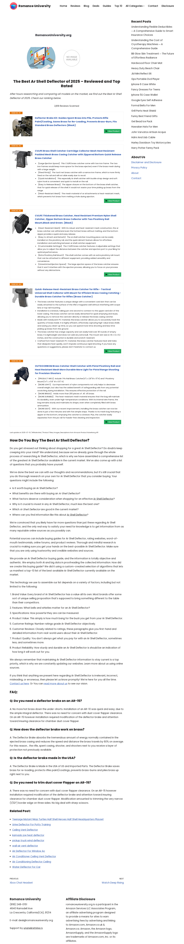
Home (63, 6)
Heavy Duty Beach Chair (145, 68)
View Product (114, 131)
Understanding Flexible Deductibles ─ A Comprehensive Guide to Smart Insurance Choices (152, 31)
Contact (153, 6)
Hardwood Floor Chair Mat (146, 63)
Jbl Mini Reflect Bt (141, 73)
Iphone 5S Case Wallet (144, 95)
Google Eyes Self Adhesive (146, 100)
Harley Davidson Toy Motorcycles (151, 142)
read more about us (55, 683)
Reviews (75, 6)
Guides (107, 6)
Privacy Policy (139, 167)
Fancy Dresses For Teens (145, 89)
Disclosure (168, 6)
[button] (143, 6)
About (135, 173)
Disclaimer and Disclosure (146, 162)
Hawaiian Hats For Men (144, 126)
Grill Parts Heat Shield (143, 110)
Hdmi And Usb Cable (143, 137)
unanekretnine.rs (33, 928)
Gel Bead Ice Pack (141, 121)
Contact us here (19, 683)
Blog (86, 6)
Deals (96, 6)
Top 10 (118, 6)
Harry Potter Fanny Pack (145, 148)
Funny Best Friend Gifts (144, 116)
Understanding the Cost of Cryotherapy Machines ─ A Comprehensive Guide (147, 44)
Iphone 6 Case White (143, 84)
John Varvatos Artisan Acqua (148, 132)
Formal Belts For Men (143, 105)
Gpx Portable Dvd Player (145, 79)
